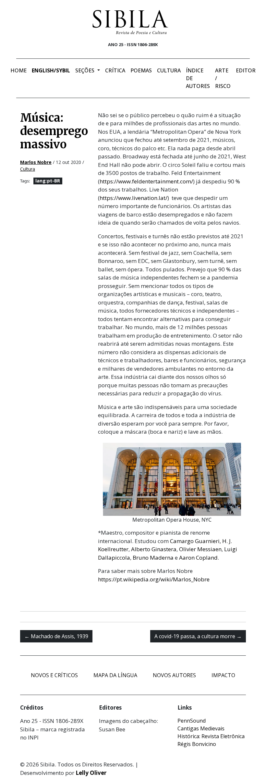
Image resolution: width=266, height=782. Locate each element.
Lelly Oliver (91, 772)
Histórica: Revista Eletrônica (211, 736)
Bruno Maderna (153, 557)
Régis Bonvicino (196, 744)
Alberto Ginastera (153, 549)
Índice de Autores (198, 78)
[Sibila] (130, 22)
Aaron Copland (198, 557)
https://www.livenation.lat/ (133, 198)
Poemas (141, 70)
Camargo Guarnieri (195, 541)
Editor (246, 70)
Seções (85, 70)
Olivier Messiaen (200, 549)
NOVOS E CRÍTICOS (54, 675)
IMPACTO (223, 675)
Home (18, 70)
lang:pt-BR (47, 181)
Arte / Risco (223, 78)
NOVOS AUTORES (174, 675)
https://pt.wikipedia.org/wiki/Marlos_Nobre (154, 579)
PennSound (191, 720)
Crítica (115, 70)
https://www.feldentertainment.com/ (146, 181)
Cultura (169, 70)
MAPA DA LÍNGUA (115, 675)
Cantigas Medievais (200, 728)
